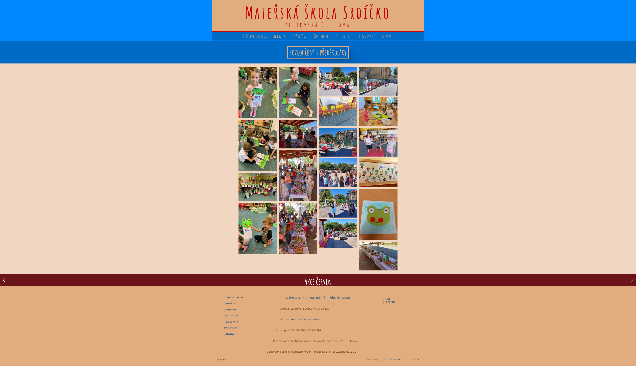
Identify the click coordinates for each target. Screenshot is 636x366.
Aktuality (280, 36)
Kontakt (387, 36)
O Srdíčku (300, 36)
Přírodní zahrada (255, 36)
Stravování (367, 36)
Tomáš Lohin (392, 359)
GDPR (386, 299)
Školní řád (388, 302)
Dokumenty (321, 36)
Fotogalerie (344, 36)
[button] (4, 280)
